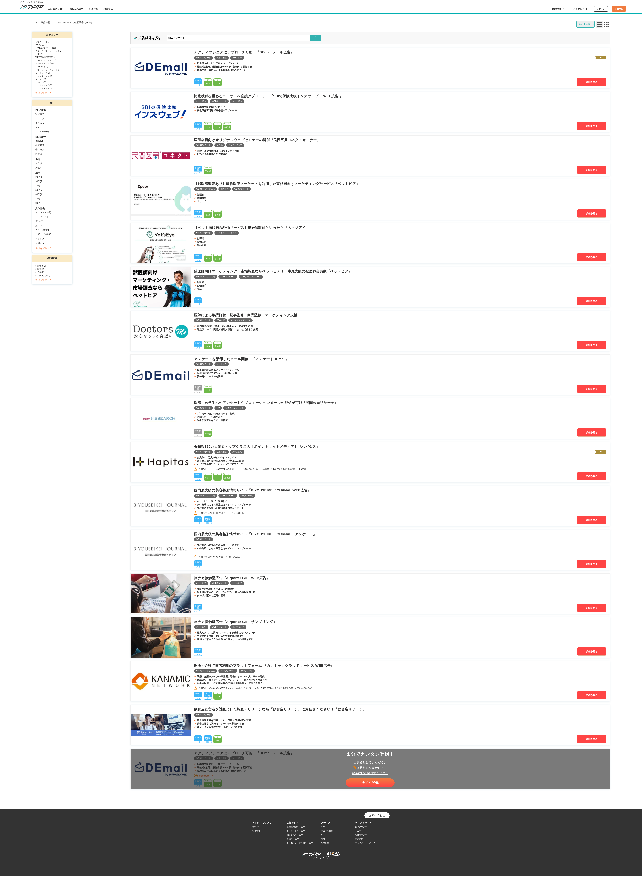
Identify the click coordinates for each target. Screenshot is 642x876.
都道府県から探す (295, 835)
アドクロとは (580, 8)
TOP (34, 22)
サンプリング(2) (42, 73)
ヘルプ (358, 831)
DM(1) (40, 54)
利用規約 (359, 839)
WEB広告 (39, 45)
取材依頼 (325, 843)
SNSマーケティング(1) (47, 60)
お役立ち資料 (77, 8)
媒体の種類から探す (296, 827)
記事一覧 (93, 8)
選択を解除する (43, 92)
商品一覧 (45, 22)
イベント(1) (40, 79)
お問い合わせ (377, 815)
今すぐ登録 (370, 782)
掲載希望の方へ (362, 835)
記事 (323, 827)
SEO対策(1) (42, 66)
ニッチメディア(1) (43, 85)
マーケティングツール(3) (48, 70)
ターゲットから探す (296, 831)
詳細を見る (592, 82)
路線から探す (293, 839)
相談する (108, 8)
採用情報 (256, 831)
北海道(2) (41, 266)
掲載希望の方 (558, 8)
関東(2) (40, 269)
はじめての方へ (362, 827)
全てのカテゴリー (43, 42)
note (323, 839)
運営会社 (256, 827)
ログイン (601, 9)
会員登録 (619, 9)
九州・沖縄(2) (43, 275)
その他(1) (41, 82)
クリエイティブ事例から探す (300, 843)
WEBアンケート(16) (46, 48)
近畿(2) (40, 272)
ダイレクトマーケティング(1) (48, 51)
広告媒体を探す (56, 8)
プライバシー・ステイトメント (369, 843)
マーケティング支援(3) (45, 63)
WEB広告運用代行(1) (45, 57)
